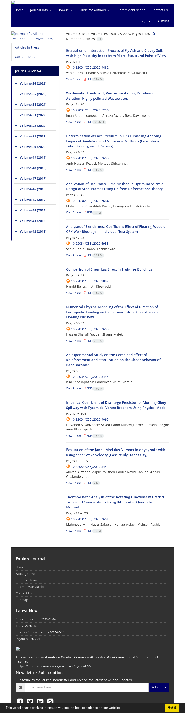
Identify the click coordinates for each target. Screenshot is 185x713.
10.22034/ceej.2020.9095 (90, 419)
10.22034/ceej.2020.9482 (90, 67)
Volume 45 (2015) (33, 199)
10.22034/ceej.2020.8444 (90, 376)
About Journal (26, 574)
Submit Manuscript (130, 10)
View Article (73, 79)
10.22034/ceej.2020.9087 (90, 281)
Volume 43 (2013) (33, 221)
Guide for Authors (93, 10)
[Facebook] (21, 701)
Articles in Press (27, 47)
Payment (22, 639)
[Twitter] (31, 701)
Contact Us (160, 10)
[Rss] (50, 701)
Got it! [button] (172, 707)
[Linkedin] (41, 701)
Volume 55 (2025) (33, 94)
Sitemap (22, 600)
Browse (64, 10)
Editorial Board (27, 580)
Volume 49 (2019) (33, 157)
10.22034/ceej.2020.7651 (90, 519)
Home (19, 10)
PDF (94, 79)
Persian (163, 21)
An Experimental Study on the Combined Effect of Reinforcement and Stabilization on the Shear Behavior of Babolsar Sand (113, 359)
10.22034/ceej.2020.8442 (90, 466)
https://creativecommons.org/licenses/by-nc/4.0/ (53, 666)
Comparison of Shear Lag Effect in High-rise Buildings (109, 269)
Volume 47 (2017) (33, 178)
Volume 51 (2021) (33, 136)
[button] (122, 708)
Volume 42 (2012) (33, 231)
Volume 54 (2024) (33, 104)
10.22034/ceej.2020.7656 (90, 158)
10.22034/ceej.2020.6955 (90, 243)
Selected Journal (28, 619)
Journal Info (39, 10)
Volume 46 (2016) (33, 189)
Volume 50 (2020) (33, 147)
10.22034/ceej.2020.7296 (90, 110)
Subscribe (158, 687)
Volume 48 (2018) (33, 168)
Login (143, 21)
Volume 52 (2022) (33, 125)
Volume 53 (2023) (33, 115)
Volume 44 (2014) (33, 210)
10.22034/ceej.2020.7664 (90, 201)
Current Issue (25, 56)
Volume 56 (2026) (33, 83)
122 (18, 625)
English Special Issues (32, 632)
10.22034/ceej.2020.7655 (90, 329)
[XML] (153, 33)
